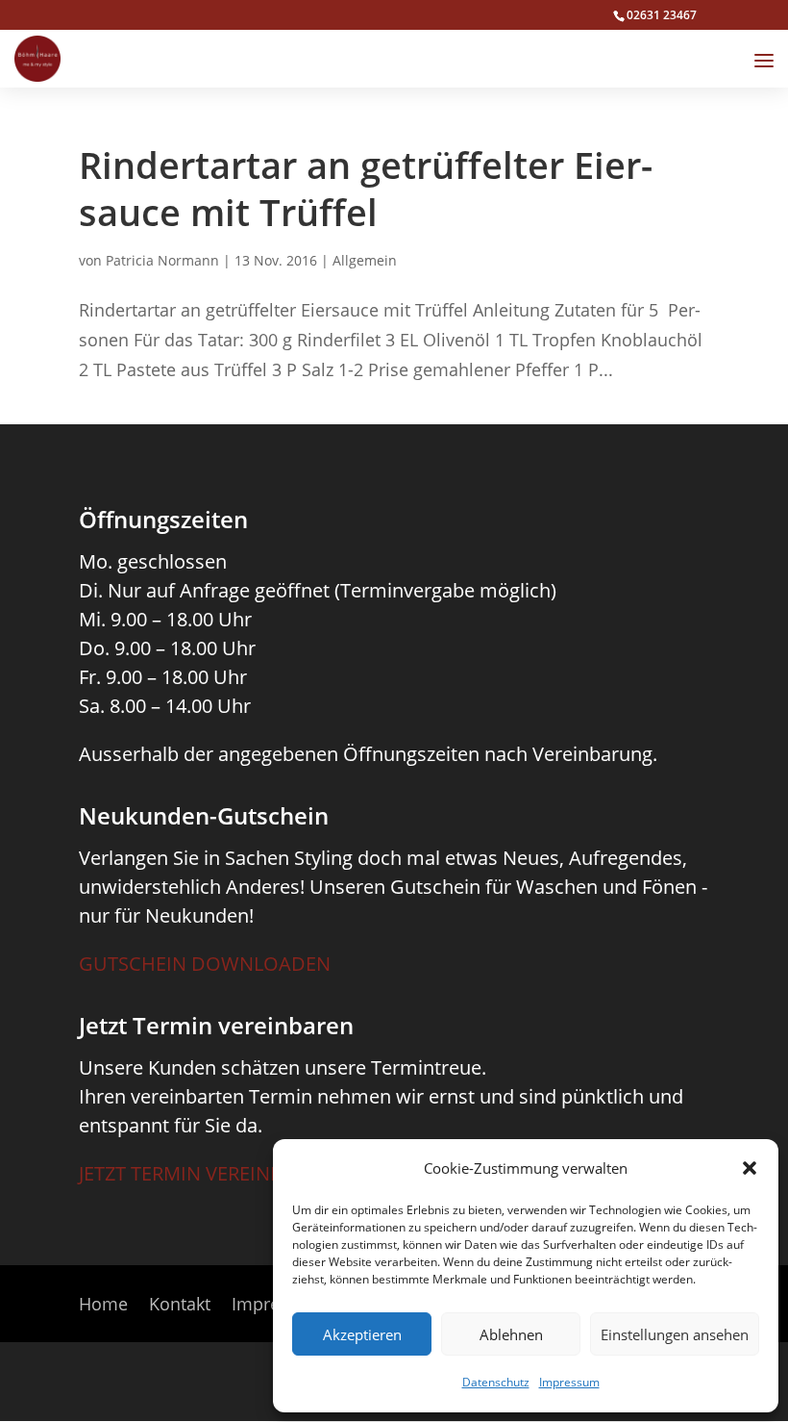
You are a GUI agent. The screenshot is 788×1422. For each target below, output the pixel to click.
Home (103, 1306)
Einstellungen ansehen (675, 1334)
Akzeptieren (362, 1334)
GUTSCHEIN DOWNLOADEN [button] (205, 964)
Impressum (569, 1382)
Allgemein (364, 260)
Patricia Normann (162, 260)
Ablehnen (511, 1334)
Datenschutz (495, 1382)
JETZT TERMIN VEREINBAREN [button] (205, 1173)
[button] (749, 1168)
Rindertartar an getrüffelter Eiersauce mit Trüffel (366, 188)
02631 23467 (662, 15)
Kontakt (179, 1306)
